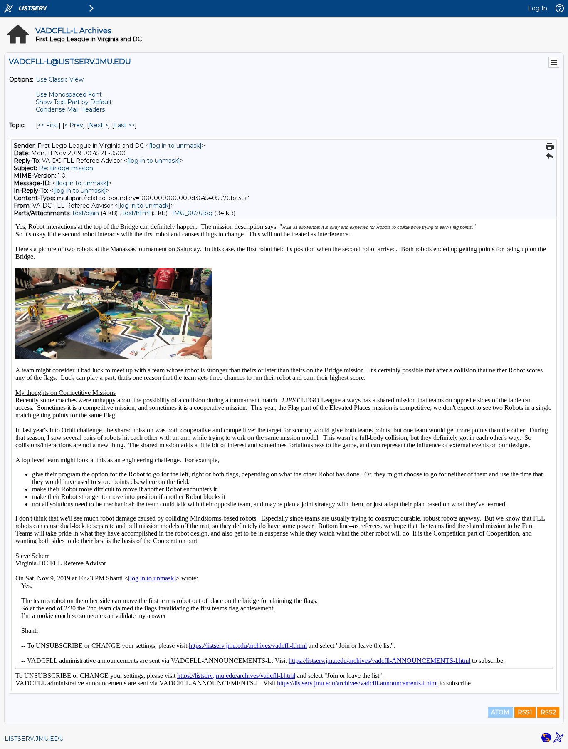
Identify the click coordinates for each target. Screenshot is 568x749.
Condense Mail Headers (70, 109)
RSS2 (548, 712)
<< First (48, 125)
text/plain (85, 213)
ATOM (500, 712)
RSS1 (525, 712)
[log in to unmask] (175, 145)
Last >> (124, 125)
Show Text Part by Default (74, 102)
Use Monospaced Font (69, 94)
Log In (537, 8)
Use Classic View (60, 79)
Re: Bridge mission (66, 168)
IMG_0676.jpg (192, 213)
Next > (98, 125)
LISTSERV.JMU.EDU (34, 738)
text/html (136, 213)
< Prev (73, 125)
